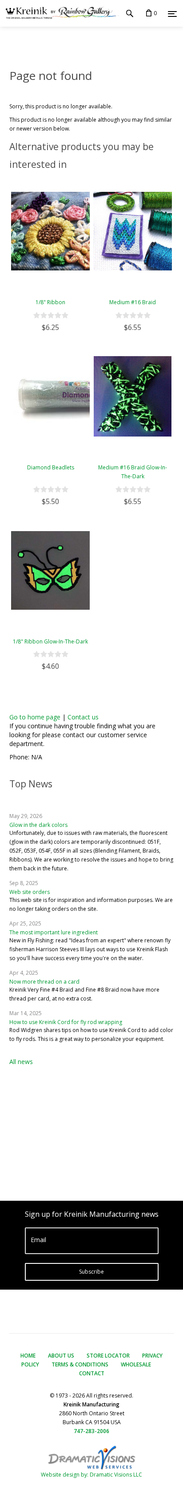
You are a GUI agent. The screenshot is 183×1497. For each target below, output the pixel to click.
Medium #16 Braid (132, 302)
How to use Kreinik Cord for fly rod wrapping (65, 1022)
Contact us (83, 717)
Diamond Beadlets (50, 467)
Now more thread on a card (44, 981)
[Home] (59, 13)
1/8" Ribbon (50, 302)
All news (21, 1061)
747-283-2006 (91, 1431)
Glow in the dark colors (38, 825)
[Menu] (172, 14)
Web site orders (29, 892)
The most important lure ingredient (53, 932)
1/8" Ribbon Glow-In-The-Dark (50, 641)
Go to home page (34, 717)
